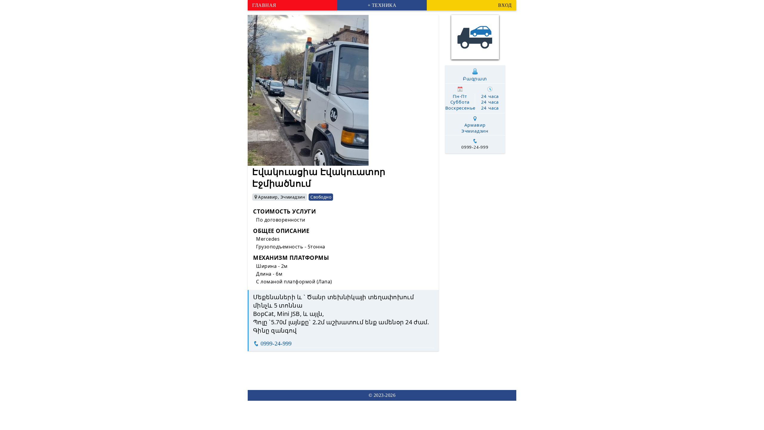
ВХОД (505, 5)
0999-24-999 (276, 343)
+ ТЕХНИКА (382, 5)
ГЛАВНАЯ (264, 5)
